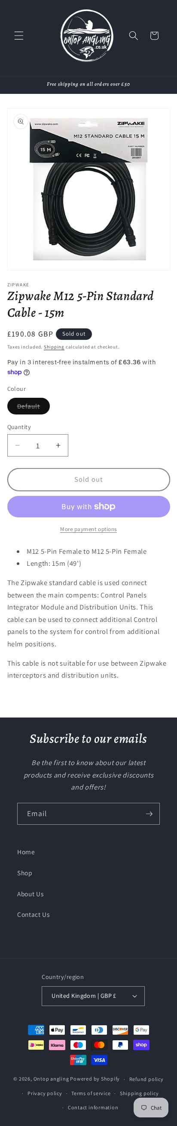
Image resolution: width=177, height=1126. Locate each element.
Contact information (93, 1107)
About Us (30, 893)
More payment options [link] (88, 529)
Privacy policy (44, 1093)
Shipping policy (139, 1093)
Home (26, 851)
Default (33, 407)
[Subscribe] (149, 814)
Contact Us (33, 914)
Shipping (54, 347)
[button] (19, 35)
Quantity (19, 427)
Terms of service (90, 1093)
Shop (25, 872)
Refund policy (146, 1079)
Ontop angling (51, 1079)
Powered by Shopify (95, 1079)
